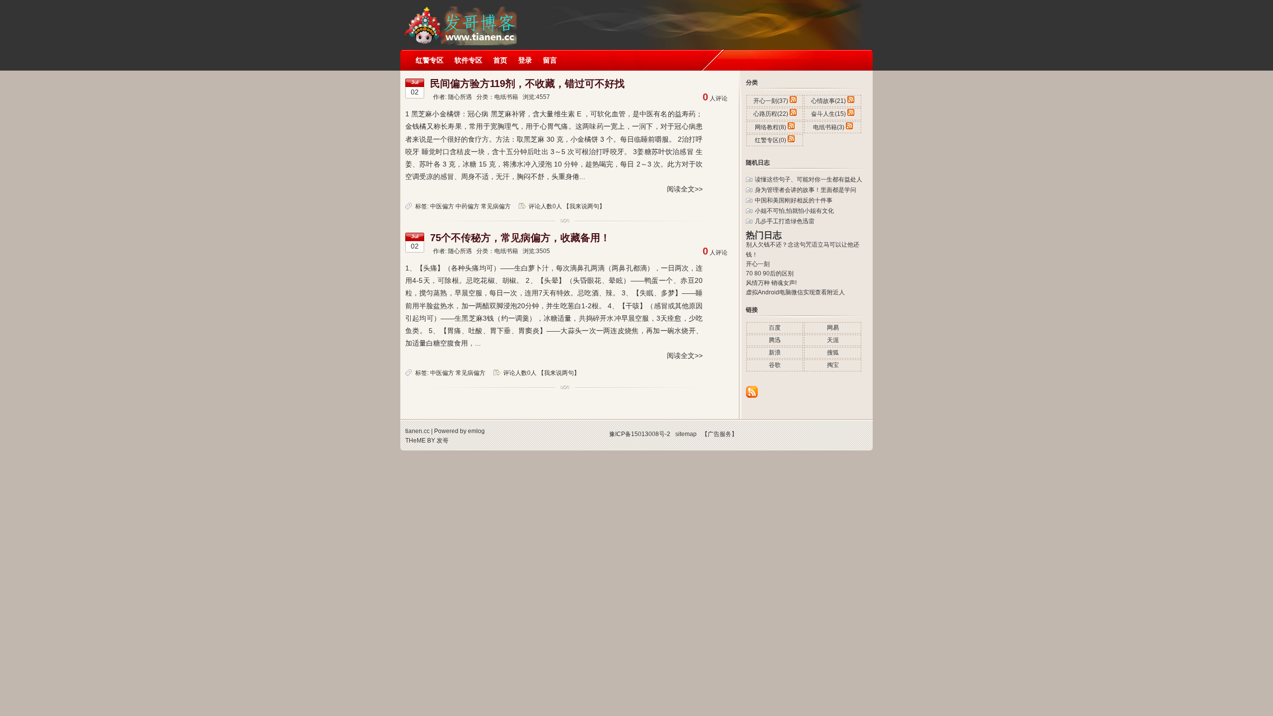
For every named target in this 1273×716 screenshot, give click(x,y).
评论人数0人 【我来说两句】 (567, 206)
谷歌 (775, 364)
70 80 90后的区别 (770, 273)
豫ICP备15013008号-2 (639, 434)
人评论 (715, 98)
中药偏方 (467, 206)
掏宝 (833, 364)
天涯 (833, 340)
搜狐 (833, 352)
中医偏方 (442, 206)
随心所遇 (460, 96)
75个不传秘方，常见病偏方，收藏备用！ (520, 237)
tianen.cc (417, 431)
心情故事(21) (828, 100)
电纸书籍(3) (828, 127)
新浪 (775, 352)
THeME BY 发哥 (427, 440)
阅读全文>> (685, 189)
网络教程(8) (770, 127)
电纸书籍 (506, 96)
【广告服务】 (719, 434)
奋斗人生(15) (828, 113)
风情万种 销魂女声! (771, 282)
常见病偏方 (496, 206)
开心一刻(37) (770, 100)
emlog (476, 431)
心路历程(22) (770, 113)
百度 (775, 327)
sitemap (686, 434)
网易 (833, 327)
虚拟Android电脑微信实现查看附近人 (795, 292)
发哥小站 (460, 20)
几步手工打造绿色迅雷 (785, 221)
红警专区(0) (770, 140)
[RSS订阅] (752, 395)
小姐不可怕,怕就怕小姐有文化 (794, 210)
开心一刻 (758, 264)
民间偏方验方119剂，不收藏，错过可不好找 (527, 83)
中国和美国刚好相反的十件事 (793, 200)
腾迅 (775, 340)
